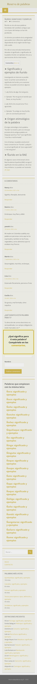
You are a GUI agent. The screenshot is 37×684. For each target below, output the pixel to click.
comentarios (18, 345)
